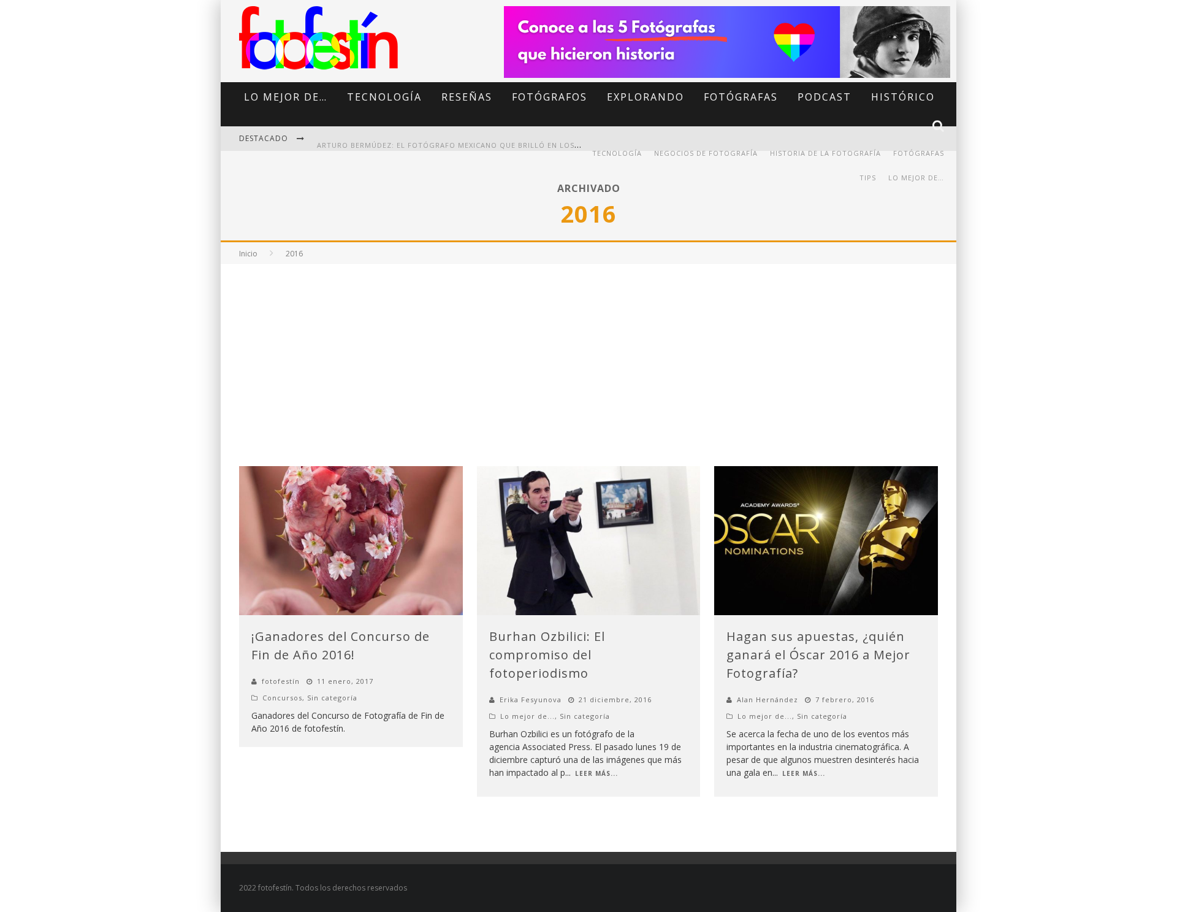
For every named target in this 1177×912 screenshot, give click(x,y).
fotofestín (281, 681)
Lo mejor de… (285, 97)
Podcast (824, 97)
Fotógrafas (741, 97)
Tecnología (384, 97)
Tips (867, 177)
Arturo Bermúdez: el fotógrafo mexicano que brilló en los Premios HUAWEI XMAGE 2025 (504, 139)
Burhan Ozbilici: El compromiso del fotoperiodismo (547, 654)
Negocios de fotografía (706, 153)
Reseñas (466, 97)
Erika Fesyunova (531, 699)
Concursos (282, 697)
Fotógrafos (549, 97)
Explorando (645, 97)
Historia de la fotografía (825, 153)
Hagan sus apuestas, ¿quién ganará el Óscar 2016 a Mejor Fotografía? (818, 654)
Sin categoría (332, 697)
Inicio (248, 253)
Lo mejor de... (527, 716)
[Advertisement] (588, 356)
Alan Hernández (767, 699)
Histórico (903, 97)
